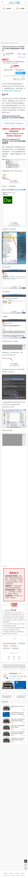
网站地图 (17, 873)
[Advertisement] (14, 27)
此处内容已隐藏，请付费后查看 (14, 123)
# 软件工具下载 (6, 648)
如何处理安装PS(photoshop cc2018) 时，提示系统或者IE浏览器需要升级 (17, 714)
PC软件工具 (12, 43)
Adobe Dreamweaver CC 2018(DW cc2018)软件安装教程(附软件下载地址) (13, 48)
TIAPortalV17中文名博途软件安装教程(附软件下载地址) (17, 719)
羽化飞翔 (8, 53)
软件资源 (7, 43)
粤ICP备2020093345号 (20, 875)
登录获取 (21, 73)
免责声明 (11, 873)
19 (22, 676)
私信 (24, 54)
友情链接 (6, 873)
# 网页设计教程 (15, 648)
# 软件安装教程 (13, 645)
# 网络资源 (5, 645)
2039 (15, 676)
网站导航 (23, 873)
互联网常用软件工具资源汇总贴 (12, 90)
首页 (3, 43)
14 (18, 676)
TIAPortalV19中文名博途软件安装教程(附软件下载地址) (17, 732)
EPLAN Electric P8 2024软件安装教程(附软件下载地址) (17, 739)
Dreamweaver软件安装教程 (10, 643)
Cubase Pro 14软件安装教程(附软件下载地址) (17, 726)
